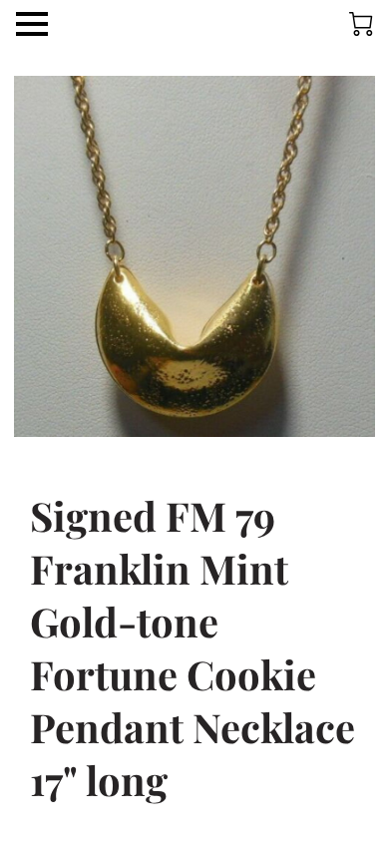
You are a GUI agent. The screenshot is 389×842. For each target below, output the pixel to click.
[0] (361, 24)
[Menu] (32, 24)
